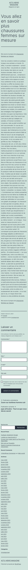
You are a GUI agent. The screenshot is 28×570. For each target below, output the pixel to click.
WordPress (18, 564)
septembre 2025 (6, 474)
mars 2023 (4, 541)
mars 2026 (4, 460)
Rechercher (4, 424)
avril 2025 (4, 485)
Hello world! (21, 453)
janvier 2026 (4, 464)
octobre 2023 (5, 525)
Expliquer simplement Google (9, 435)
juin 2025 (3, 481)
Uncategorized (15, 317)
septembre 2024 (6, 501)
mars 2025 (4, 488)
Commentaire (5, 339)
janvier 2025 (4, 492)
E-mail (3, 364)
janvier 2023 (4, 545)
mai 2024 (3, 508)
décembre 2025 (5, 467)
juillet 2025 (4, 478)
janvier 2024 (4, 518)
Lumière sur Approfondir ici (9, 437)
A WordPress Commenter (8, 453)
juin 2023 (3, 534)
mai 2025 (3, 483)
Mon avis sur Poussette (7, 443)
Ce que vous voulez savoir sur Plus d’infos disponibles (13, 440)
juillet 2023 (4, 532)
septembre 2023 (6, 527)
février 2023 (4, 543)
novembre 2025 (5, 469)
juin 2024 (3, 506)
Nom (3, 356)
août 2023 (4, 529)
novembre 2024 (5, 497)
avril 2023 (4, 538)
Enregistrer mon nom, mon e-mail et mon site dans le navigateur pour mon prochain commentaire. (15, 383)
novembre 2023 (5, 522)
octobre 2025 (5, 471)
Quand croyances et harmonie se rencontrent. (10, 446)
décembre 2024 (5, 494)
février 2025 (4, 490)
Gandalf (5, 315)
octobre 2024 (5, 499)
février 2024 (4, 515)
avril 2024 (4, 511)
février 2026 (4, 462)
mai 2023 (3, 536)
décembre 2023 (5, 520)
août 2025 (4, 476)
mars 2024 (4, 513)
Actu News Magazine (10, 561)
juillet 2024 (4, 504)
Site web (3, 373)
